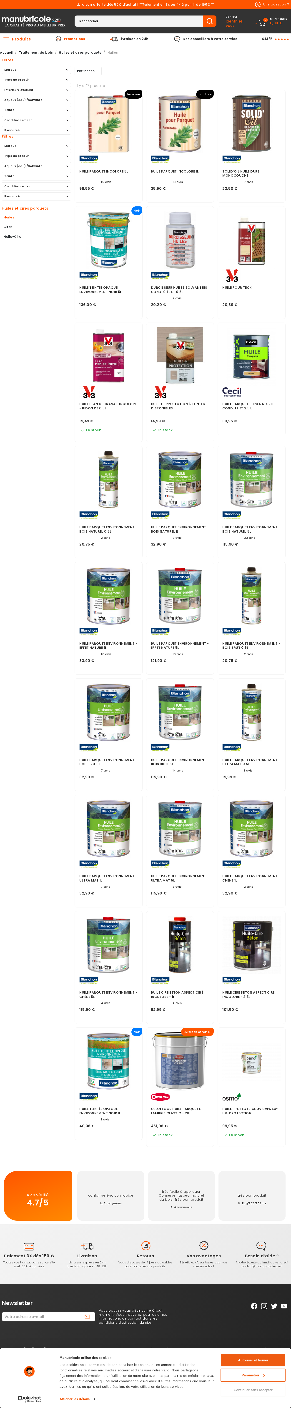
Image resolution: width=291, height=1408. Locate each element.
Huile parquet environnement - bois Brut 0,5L (251, 645)
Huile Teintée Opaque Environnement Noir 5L (100, 290)
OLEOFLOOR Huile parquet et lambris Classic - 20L (177, 1111)
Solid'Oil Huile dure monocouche (240, 173)
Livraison (87, 1256)
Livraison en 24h (134, 39)
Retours (145, 1256)
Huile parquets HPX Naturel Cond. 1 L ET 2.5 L (248, 406)
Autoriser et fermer (253, 1360)
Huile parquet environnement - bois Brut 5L (180, 762)
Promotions (74, 39)
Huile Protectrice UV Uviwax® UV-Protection (250, 1111)
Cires (8, 227)
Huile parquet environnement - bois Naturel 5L (251, 529)
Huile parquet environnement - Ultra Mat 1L (108, 878)
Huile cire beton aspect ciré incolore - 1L (177, 994)
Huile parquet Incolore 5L (103, 171)
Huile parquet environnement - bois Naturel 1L (180, 529)
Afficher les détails (75, 1399)
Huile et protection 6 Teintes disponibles (178, 406)
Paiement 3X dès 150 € (29, 1256)
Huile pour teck (236, 288)
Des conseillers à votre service (210, 39)
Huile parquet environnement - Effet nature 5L (180, 645)
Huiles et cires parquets (25, 208)
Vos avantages (204, 1256)
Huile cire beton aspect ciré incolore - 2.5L (248, 994)
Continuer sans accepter (253, 1390)
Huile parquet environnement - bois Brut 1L (108, 762)
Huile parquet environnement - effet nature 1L (108, 645)
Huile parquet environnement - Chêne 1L (251, 878)
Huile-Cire (12, 237)
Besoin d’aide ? (261, 1256)
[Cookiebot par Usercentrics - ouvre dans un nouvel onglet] (29, 1399)
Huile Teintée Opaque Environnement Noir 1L (100, 1111)
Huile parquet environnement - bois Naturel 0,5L (108, 529)
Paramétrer (250, 1375)
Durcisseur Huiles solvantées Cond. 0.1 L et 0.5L (179, 290)
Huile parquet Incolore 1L (175, 171)
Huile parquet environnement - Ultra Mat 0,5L (251, 762)
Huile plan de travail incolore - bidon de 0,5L (108, 406)
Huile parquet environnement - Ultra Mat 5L (180, 878)
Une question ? (275, 4)
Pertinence (86, 71)
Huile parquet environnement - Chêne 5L (108, 994)
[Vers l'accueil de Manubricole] (33, 21)
